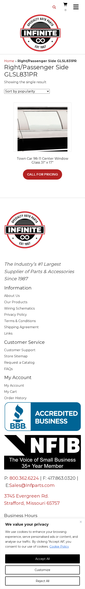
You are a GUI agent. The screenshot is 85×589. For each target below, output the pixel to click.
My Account (14, 385)
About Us (12, 296)
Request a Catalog (19, 363)
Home (9, 61)
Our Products (15, 302)
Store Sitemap (16, 356)
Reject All (42, 581)
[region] (42, 553)
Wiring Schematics (19, 308)
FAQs (8, 369)
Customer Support (19, 350)
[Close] (80, 521)
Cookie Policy (59, 546)
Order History (15, 398)
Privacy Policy (15, 315)
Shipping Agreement (21, 327)
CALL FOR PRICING (42, 174)
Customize (42, 570)
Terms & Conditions (20, 321)
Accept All (42, 559)
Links (8, 333)
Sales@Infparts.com (32, 485)
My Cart (10, 392)
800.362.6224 (24, 478)
